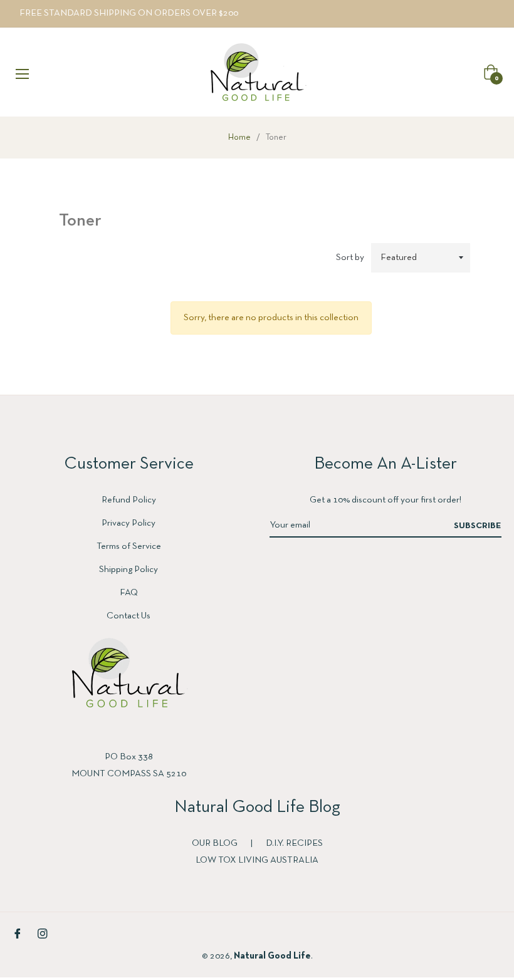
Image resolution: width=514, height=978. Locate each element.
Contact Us (128, 615)
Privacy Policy (128, 523)
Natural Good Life (272, 956)
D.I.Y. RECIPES (294, 843)
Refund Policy (129, 500)
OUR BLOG (215, 843)
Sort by (350, 257)
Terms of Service (129, 546)
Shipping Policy (128, 569)
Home (239, 137)
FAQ (129, 592)
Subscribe (477, 526)
